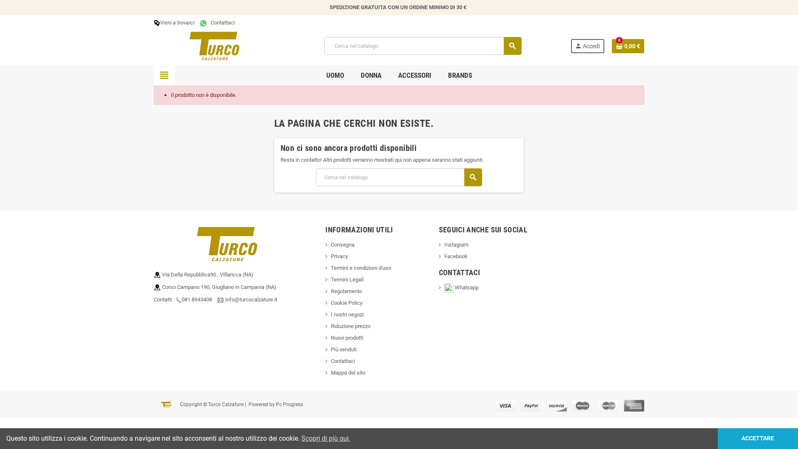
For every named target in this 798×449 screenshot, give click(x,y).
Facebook (456, 256)
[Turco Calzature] (214, 45)
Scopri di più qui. (325, 438)
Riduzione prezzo (350, 326)
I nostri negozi (347, 314)
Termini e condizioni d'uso (361, 268)
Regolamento (346, 291)
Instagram (456, 245)
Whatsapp (469, 287)
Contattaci (221, 23)
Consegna (343, 245)
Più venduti (344, 349)
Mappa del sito (348, 373)
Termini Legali (347, 279)
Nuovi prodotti (347, 338)
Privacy (339, 256)
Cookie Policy (346, 303)
